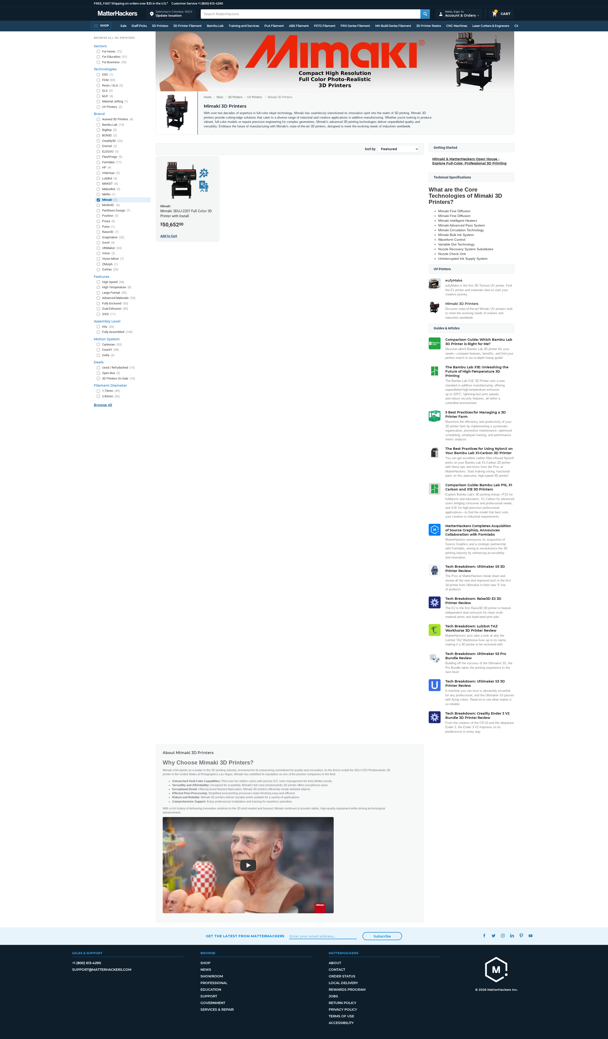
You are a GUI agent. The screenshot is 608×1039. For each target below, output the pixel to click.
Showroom (211, 976)
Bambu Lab (215, 26)
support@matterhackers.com (101, 969)
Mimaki (109, 200)
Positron (110, 215)
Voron (108, 253)
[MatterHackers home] (117, 13)
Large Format (114, 292)
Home (208, 97)
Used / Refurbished (118, 367)
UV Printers (254, 97)
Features (101, 276)
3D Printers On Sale (118, 378)
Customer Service (184, 3)
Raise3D (110, 232)
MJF (107, 96)
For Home (112, 51)
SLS (107, 90)
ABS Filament (299, 26)
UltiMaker (112, 248)
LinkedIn (512, 935)
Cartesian (112, 344)
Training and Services (244, 26)
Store (219, 97)
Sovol (108, 242)
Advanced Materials (119, 298)
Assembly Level (107, 321)
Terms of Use (341, 1016)
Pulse (108, 226)
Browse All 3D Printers (114, 37)
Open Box (111, 373)
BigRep (109, 130)
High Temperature (116, 287)
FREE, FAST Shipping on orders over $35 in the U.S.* (131, 3)
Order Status (342, 976)
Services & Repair (217, 1009)
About (335, 963)
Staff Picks (139, 26)
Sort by (370, 149)
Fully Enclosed (115, 303)
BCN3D (109, 135)
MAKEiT (110, 183)
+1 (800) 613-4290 (210, 3)
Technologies (105, 69)
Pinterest (521, 935)
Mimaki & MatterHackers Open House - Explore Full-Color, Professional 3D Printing (469, 161)
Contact (337, 969)
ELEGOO (110, 151)
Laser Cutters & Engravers (490, 26)
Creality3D (112, 141)
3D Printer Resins (428, 26)
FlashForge (112, 157)
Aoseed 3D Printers (117, 119)
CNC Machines (456, 26)
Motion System (107, 339)
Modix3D (111, 205)
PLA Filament (274, 26)
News (205, 969)
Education (210, 989)
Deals (99, 362)
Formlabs (112, 162)
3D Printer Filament (187, 26)
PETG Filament (324, 26)
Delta (108, 355)
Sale (123, 26)
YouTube (531, 935)
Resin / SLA (112, 85)
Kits (108, 326)
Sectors (100, 46)
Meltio (109, 194)
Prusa (108, 221)
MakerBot (111, 189)
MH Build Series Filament (393, 26)
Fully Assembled (117, 332)
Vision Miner (113, 258)
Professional (213, 983)
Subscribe (382, 936)
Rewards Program (347, 989)
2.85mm (111, 396)
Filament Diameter (110, 385)
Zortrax (110, 269)
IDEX (109, 314)
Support (208, 996)
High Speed (113, 282)
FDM (108, 80)
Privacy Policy (343, 1009)
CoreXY (110, 349)
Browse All (103, 405)
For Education (114, 56)
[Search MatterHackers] (425, 14)
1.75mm (111, 391)
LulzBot (109, 178)
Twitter (493, 935)
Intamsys (111, 173)
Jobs (333, 996)
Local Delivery (343, 983)
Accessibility (341, 1023)
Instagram (503, 935)
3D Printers (160, 26)
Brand (99, 114)
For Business (114, 62)
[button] (171, 14)
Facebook (484, 935)
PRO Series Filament (355, 26)
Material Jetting (115, 101)
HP (106, 167)
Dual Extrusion (115, 308)
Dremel (109, 146)
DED (107, 74)
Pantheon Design (116, 210)
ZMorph (110, 264)
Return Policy (342, 1003)
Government (212, 1003)
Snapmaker (113, 237)
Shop (205, 963)
